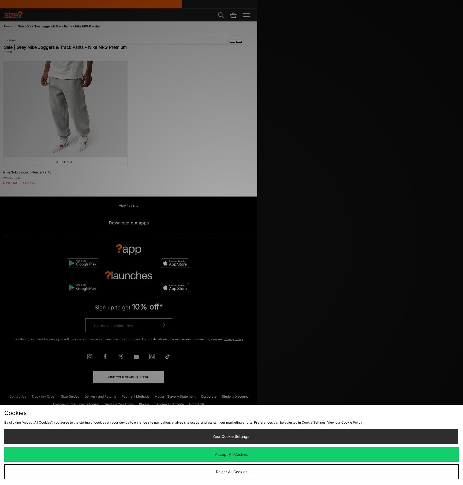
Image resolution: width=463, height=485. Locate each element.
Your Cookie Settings (230, 436)
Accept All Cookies (231, 454)
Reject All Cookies (231, 471)
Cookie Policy (351, 422)
